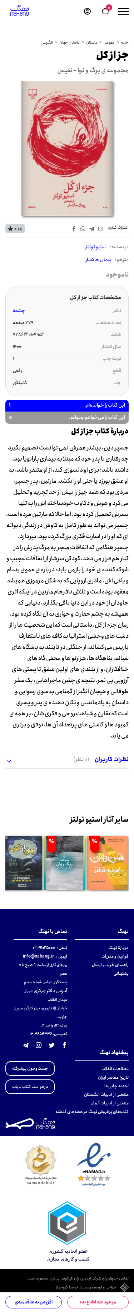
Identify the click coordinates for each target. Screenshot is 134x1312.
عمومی (109, 42)
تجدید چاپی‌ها (116, 1086)
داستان (91, 42)
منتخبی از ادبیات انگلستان (106, 1094)
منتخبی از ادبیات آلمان (109, 1103)
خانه (125, 42)
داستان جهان (69, 42)
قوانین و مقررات (115, 956)
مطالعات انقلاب (115, 1068)
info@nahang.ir (38, 956)
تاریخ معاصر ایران (113, 1077)
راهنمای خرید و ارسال (110, 964)
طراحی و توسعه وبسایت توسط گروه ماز (86, 1288)
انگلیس (47, 42)
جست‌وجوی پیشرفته (30, 1068)
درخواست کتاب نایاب (30, 1086)
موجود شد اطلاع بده (98, 1302)
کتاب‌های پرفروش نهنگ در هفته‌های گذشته (92, 1111)
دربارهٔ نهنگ (118, 947)
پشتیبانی (121, 973)
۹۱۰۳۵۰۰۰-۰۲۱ (44, 947)
